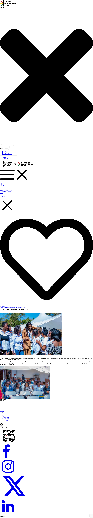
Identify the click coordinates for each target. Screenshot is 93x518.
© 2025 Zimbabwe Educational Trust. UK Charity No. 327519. (9, 514)
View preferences (19, 155)
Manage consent (2, 516)
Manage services (4, 152)
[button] (46, 75)
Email (1, 422)
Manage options (4, 151)
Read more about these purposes (7, 154)
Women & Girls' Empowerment (20, 307)
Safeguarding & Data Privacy (6, 158)
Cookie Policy (4, 157)
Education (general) (3, 307)
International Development (10, 307)
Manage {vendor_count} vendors (7, 153)
